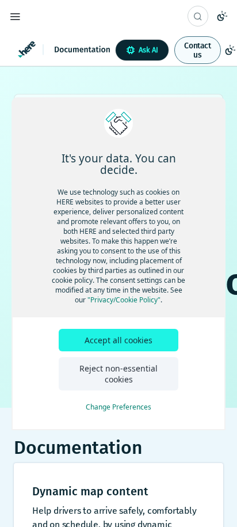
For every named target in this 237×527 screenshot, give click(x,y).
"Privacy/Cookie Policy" (123, 300)
